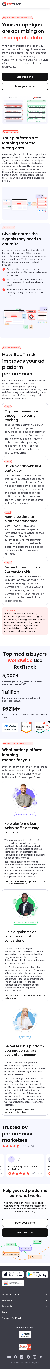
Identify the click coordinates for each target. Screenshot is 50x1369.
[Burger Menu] (46, 4)
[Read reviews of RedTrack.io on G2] (25, 1347)
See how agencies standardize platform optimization (19, 1111)
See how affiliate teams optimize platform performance (20, 882)
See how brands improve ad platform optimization (22, 996)
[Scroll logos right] (47, 727)
